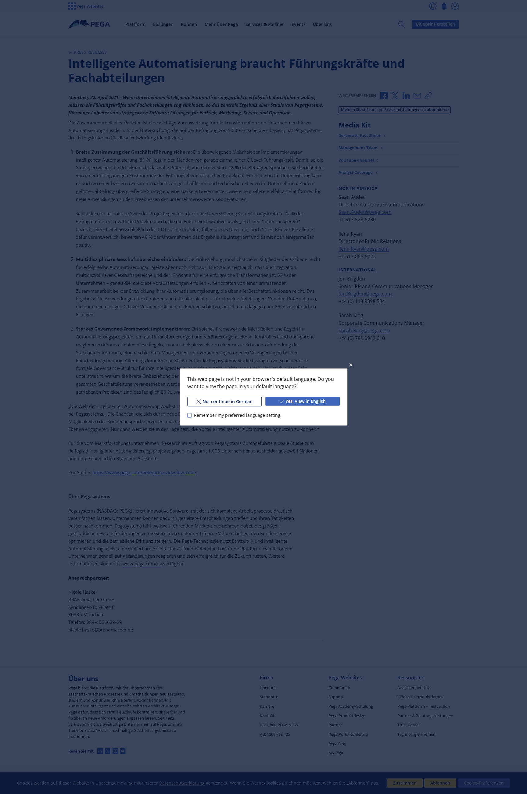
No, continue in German (228, 401)
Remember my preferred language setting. (237, 415)
